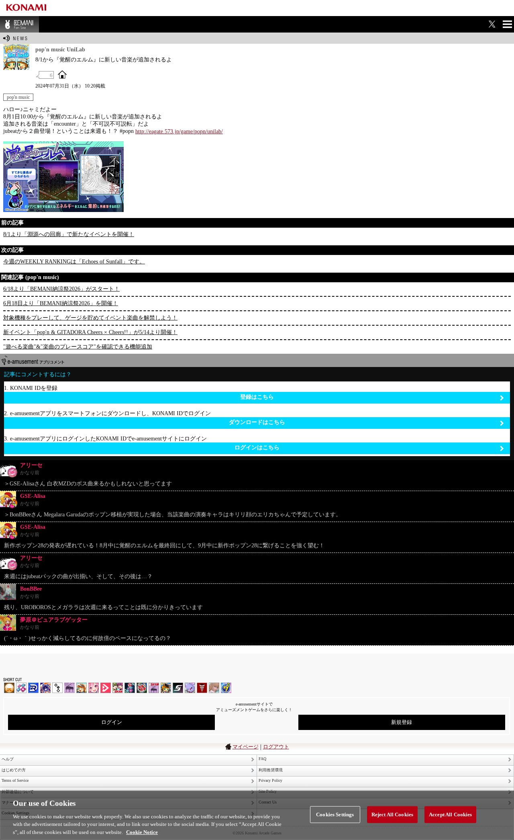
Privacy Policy (270, 780)
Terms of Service (15, 780)
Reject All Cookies (392, 814)
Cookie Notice (142, 832)
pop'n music (18, 97)
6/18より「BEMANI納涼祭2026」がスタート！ (61, 289)
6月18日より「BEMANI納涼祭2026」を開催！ (60, 303)
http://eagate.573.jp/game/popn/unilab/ (179, 131)
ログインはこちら (257, 447)
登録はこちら (257, 397)
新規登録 (401, 722)
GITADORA (45, 688)
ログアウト (276, 747)
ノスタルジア (69, 688)
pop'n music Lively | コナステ (166, 688)
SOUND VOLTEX (93, 688)
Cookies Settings (335, 814)
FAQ (262, 758)
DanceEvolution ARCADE (214, 688)
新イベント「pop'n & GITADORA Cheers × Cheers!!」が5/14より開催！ (90, 332)
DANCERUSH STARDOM (33, 688)
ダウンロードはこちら (257, 422)
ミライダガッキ (226, 688)
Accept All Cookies (450, 814)
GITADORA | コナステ (142, 688)
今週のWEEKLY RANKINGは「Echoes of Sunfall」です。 (74, 262)
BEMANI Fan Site (19, 24)
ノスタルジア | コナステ (154, 688)
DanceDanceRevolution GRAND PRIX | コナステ (129, 688)
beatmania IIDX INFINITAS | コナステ (117, 688)
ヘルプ (8, 759)
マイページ (246, 747)
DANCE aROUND (105, 688)
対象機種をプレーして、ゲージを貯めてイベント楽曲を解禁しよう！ (90, 318)
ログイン (111, 722)
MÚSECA (202, 688)
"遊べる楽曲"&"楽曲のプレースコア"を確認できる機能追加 (77, 347)
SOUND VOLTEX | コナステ (178, 688)
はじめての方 (14, 770)
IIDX (9, 688)
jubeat (57, 688)
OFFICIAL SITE (62, 74)
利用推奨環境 (271, 770)
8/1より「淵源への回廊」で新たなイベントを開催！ (68, 234)
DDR (21, 688)
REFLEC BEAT (190, 688)
